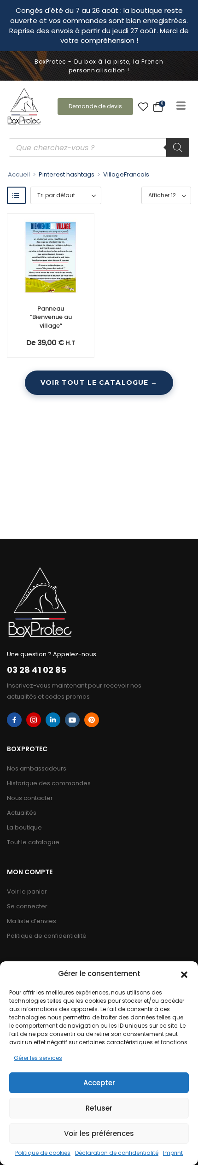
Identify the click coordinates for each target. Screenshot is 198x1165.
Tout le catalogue (33, 842)
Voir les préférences (99, 1133)
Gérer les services (38, 1058)
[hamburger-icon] (180, 106)
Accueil (19, 174)
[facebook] (14, 719)
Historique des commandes (49, 783)
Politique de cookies (42, 1153)
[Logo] (24, 106)
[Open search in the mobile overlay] (99, 147)
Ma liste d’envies (31, 921)
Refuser (99, 1108)
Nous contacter (30, 798)
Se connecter (27, 906)
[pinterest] (91, 719)
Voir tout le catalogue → (99, 382)
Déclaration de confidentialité (116, 1153)
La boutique (24, 827)
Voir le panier (27, 891)
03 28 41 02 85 (36, 670)
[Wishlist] (143, 106)
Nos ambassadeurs (36, 768)
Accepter (99, 1083)
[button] (184, 973)
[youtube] (72, 719)
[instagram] (33, 719)
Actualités (21, 812)
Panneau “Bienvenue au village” (51, 316)
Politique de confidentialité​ (47, 935)
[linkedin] (53, 719)
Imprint (173, 1153)
